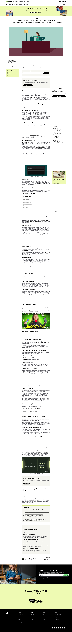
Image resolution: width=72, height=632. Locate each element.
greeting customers (35, 113)
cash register (37, 156)
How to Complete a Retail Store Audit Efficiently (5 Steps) (33, 520)
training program (33, 183)
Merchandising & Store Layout (57, 225)
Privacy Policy (47, 578)
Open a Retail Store (55, 128)
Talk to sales (39, 12)
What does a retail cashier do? (11, 60)
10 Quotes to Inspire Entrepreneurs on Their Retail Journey (33, 516)
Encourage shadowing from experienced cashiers (32, 408)
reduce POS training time (34, 135)
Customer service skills (27, 204)
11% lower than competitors (44, 452)
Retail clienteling (26, 207)
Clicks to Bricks (55, 217)
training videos (47, 342)
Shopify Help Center (58, 614)
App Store (32, 617)
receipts (28, 230)
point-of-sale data (30, 153)
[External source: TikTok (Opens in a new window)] (61, 628)
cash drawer (33, 97)
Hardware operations (27, 196)
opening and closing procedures (33, 221)
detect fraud (33, 157)
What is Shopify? (21, 614)
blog (34, 18)
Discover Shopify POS (28, 85)
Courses (43, 619)
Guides (43, 617)
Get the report (26, 483)
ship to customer (36, 268)
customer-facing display (40, 147)
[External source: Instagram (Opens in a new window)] (59, 628)
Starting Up (16, 4)
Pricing (25, 1)
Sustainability (20, 622)
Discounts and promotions (28, 205)
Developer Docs (32, 614)
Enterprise (28, 1)
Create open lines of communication (29, 409)
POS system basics (26, 194)
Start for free (62, 1)
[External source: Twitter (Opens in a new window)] (47, 559)
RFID (47, 269)
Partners (31, 619)
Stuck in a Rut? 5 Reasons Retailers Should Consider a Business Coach (34, 509)
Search (63, 4)
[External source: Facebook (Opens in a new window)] (45, 559)
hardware (33, 240)
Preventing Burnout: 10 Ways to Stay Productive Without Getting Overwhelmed (35, 519)
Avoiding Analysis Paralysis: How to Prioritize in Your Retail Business (34, 515)
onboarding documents (40, 342)
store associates (42, 183)
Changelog (44, 622)
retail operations (39, 449)
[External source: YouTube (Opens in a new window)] (57, 628)
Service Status (57, 619)
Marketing (20, 4)
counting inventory (25, 372)
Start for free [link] (46, 73)
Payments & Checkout (56, 213)
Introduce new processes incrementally (30, 411)
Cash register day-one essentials (29, 193)
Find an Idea (11, 4)
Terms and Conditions (41, 578)
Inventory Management (56, 136)
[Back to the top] (7, 613)
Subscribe (59, 96)
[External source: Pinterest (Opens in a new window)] (65, 628)
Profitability (54, 132)
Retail (37, 18)
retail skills (30, 545)
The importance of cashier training (11, 61)
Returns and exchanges (27, 202)
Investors (19, 619)
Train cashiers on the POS (26, 142)
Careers (19, 617)
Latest (24, 4)
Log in (57, 1)
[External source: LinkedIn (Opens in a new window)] (49, 559)
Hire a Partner (57, 617)
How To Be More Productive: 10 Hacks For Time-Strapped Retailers (34, 514)
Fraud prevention (26, 199)
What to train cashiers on (10, 62)
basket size (36, 311)
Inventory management (27, 201)
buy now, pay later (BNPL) (43, 220)
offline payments (26, 250)
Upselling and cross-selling (28, 208)
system (32, 59)
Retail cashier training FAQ (10, 66)
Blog (7, 4)
